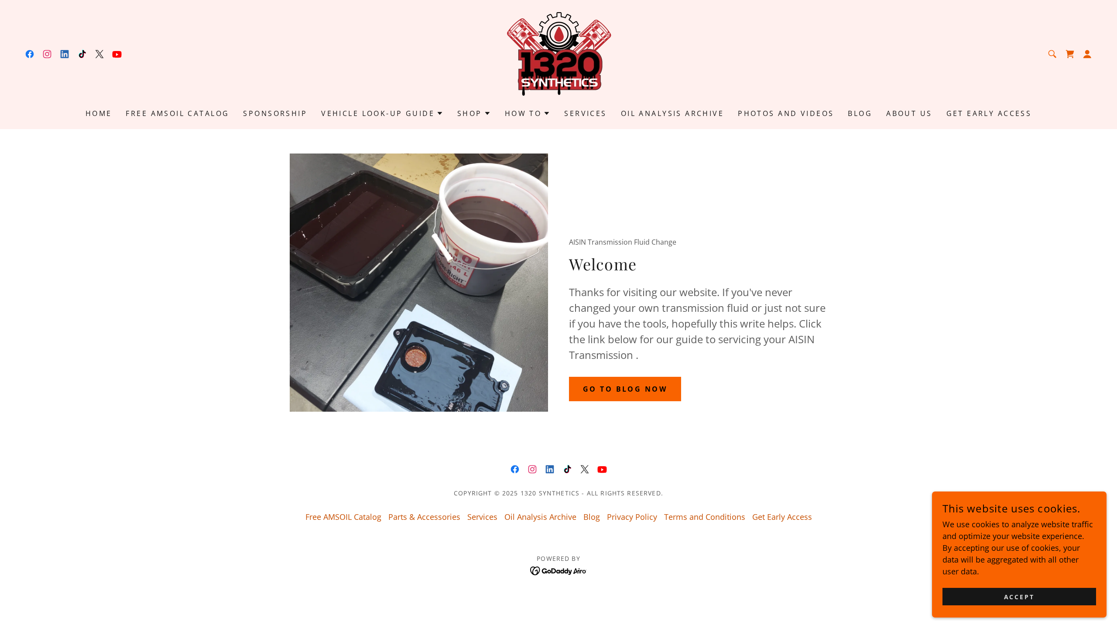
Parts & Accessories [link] (424, 517)
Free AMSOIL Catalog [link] (177, 113)
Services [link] (585, 113)
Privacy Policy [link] (632, 517)
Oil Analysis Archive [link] (672, 113)
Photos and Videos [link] (786, 113)
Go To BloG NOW (625, 389)
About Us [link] (909, 113)
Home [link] (99, 113)
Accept (1019, 597)
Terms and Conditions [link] (704, 517)
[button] (1087, 54)
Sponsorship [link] (275, 113)
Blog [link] (860, 113)
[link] (29, 54)
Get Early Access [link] (989, 113)
